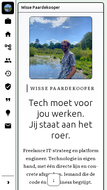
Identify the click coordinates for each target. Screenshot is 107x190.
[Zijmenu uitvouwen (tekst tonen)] (8, 182)
